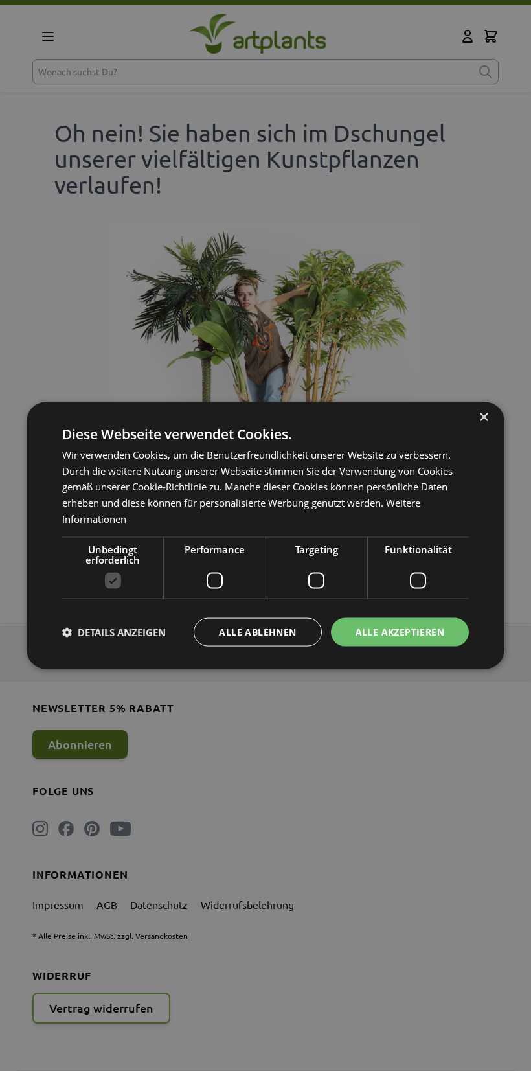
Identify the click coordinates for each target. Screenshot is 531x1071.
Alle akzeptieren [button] (400, 631)
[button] (114, 632)
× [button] (483, 417)
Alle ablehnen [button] (257, 631)
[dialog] (265, 535)
